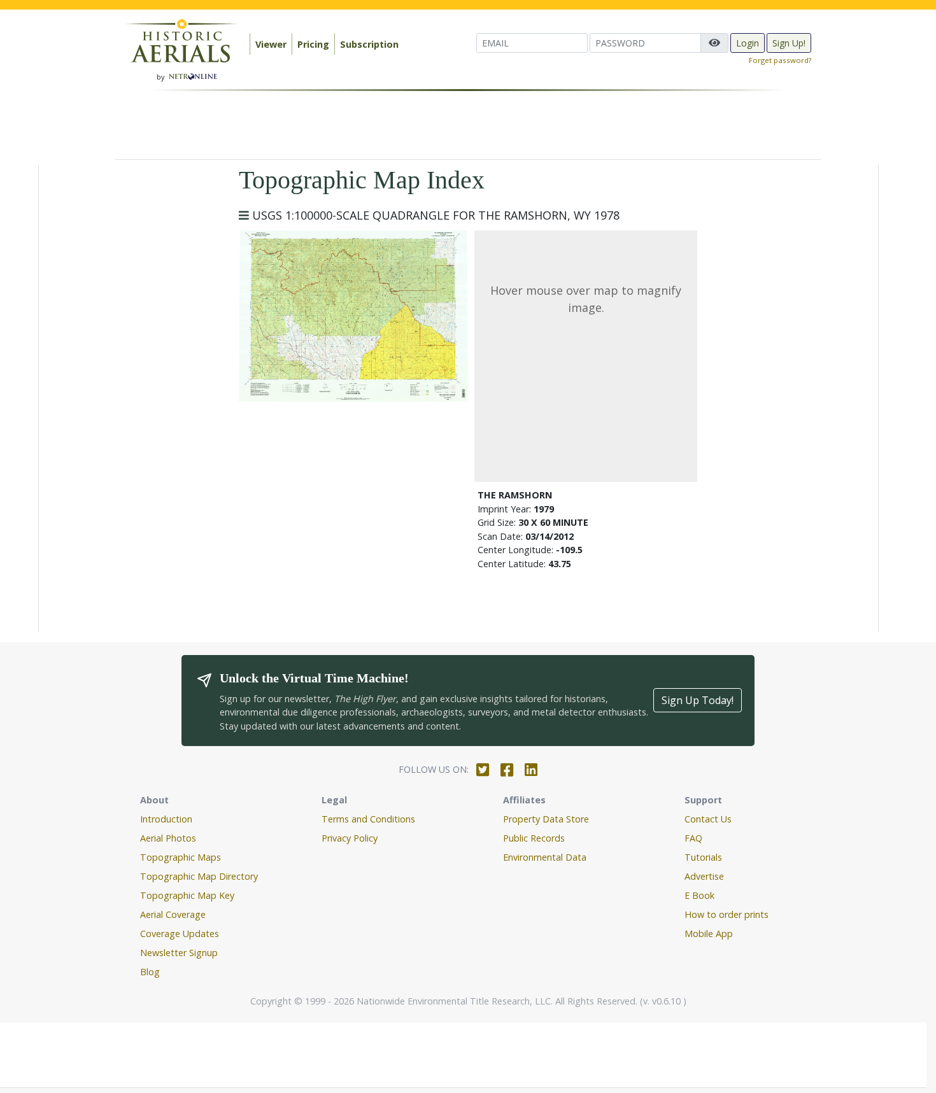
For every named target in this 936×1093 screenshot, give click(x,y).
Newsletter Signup (179, 953)
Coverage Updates (179, 933)
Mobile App (708, 933)
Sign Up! (788, 43)
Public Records (534, 838)
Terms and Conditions (368, 819)
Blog (150, 972)
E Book (699, 895)
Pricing (313, 44)
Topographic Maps (180, 857)
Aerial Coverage (173, 914)
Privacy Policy (350, 838)
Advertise (704, 876)
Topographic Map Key (187, 895)
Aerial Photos (168, 838)
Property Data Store (546, 819)
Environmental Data (544, 857)
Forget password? (780, 60)
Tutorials (703, 857)
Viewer (271, 44)
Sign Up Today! (698, 700)
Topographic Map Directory (199, 876)
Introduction (166, 819)
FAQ (693, 838)
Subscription (369, 44)
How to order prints (726, 914)
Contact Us (708, 819)
